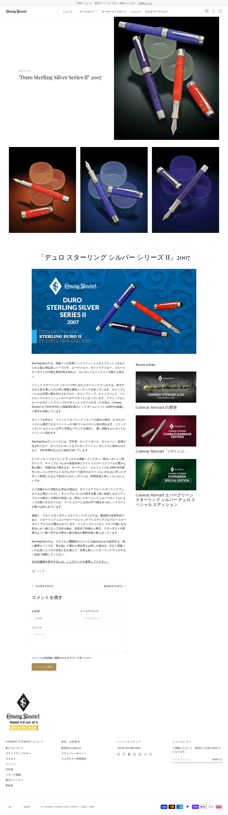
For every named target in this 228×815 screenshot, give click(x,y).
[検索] (214, 11)
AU (10, 807)
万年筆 (9, 769)
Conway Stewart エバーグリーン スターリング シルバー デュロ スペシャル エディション (165, 499)
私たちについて (14, 747)
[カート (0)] (220, 11)
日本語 (27, 807)
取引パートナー (14, 780)
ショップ (67, 11)
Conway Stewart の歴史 (156, 407)
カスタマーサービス (156, 11)
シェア (40, 571)
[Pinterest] (139, 754)
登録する (217, 759)
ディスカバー (87, 11)
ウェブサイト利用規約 (73, 758)
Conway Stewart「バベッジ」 (162, 451)
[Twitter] (129, 754)
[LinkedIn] (150, 754)
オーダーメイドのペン (114, 11)
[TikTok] (134, 754)
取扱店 (9, 785)
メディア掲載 (13, 774)
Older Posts (44, 586)
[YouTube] (145, 754)
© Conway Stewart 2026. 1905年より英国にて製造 (68, 807)
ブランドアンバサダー (18, 753)
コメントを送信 (44, 666)
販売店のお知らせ (71, 747)
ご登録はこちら (145, 3)
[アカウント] (207, 11)
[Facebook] (123, 754)
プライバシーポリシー (73, 753)
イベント (11, 763)
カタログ (11, 758)
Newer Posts (113, 586)
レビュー (136, 11)
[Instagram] (118, 754)
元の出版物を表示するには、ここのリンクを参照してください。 (70, 561)
